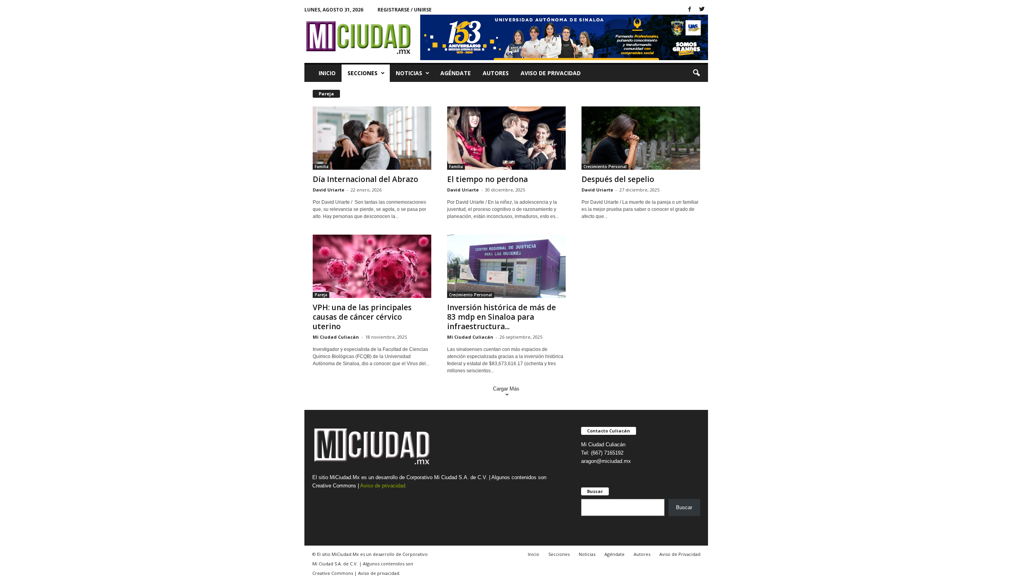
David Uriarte (328, 190)
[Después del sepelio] (641, 138)
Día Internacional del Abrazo (365, 179)
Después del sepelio (618, 179)
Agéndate (455, 73)
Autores (496, 73)
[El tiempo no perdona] (506, 138)
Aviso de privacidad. (383, 486)
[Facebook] (690, 9)
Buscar (684, 507)
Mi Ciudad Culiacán (336, 337)
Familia (322, 166)
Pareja (321, 295)
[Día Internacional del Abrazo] (372, 138)
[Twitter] (702, 9)
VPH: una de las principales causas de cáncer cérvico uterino (362, 317)
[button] (696, 73)
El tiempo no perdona (487, 179)
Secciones (362, 73)
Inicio (327, 73)
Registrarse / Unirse (405, 9)
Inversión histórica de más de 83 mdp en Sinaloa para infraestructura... (501, 317)
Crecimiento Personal (605, 166)
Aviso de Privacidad (551, 73)
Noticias (409, 73)
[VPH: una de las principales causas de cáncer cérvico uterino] (372, 266)
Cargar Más (506, 389)
